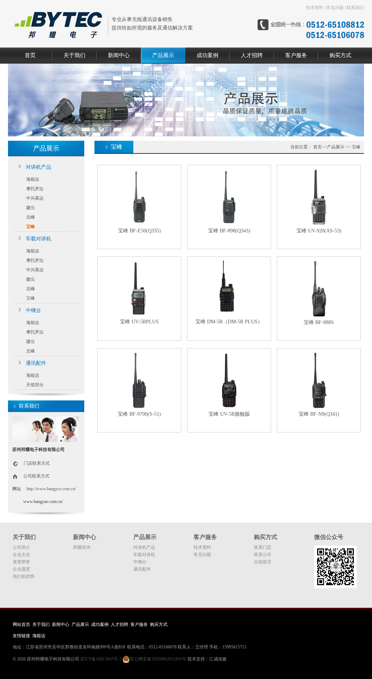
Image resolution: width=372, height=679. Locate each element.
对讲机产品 (38, 167)
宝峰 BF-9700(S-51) (139, 414)
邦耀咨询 (81, 547)
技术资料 (314, 7)
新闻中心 (119, 55)
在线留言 (262, 561)
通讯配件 (36, 363)
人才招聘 (252, 55)
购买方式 (340, 55)
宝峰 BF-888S (319, 322)
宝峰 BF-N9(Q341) (319, 414)
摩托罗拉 (35, 188)
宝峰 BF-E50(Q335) (139, 230)
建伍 (30, 207)
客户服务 (296, 55)
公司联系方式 (36, 476)
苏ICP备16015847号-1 (100, 659)
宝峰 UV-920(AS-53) (318, 230)
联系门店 (262, 547)
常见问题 (335, 7)
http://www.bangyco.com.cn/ (51, 488)
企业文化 (21, 554)
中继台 (33, 310)
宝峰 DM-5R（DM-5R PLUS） (229, 321)
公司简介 (21, 547)
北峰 (30, 217)
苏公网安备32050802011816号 (158, 659)
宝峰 (30, 226)
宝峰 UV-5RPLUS (139, 321)
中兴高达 (35, 198)
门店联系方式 (37, 463)
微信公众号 (328, 537)
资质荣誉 (21, 561)
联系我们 (355, 7)
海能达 (32, 179)
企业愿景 (21, 569)
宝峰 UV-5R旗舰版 (229, 414)
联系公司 (262, 554)
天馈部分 (35, 384)
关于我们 (74, 55)
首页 (30, 55)
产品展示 (163, 55)
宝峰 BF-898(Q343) (229, 230)
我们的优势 (24, 576)
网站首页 (21, 624)
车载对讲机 (38, 238)
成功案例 (207, 55)
